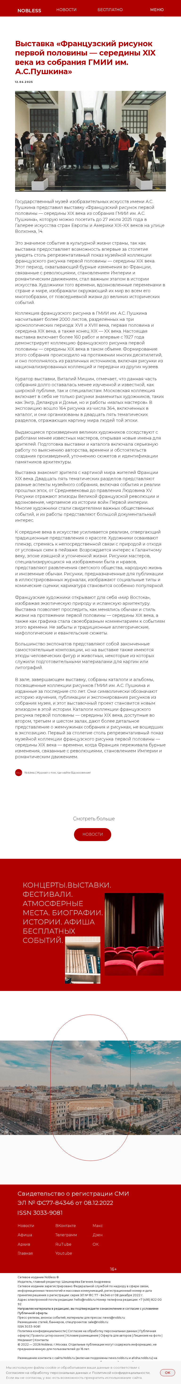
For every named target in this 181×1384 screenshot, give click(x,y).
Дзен (98, 1235)
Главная (25, 1253)
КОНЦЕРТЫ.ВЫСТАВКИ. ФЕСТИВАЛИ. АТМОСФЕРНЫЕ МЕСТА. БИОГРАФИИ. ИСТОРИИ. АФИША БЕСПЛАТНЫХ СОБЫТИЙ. (67, 913)
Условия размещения (82, 1335)
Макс (98, 1225)
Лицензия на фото (147, 1335)
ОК (96, 1244)
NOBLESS (29, 10)
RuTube (63, 1244)
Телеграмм (66, 1235)
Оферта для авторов (115, 1335)
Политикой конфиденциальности (120, 1373)
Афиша (25, 1235)
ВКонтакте (65, 1225)
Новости (26, 1225)
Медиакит (25, 1340)
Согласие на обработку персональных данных (102, 1331)
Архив (24, 1244)
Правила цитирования (47, 1335)
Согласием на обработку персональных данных (47, 1373)
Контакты (42, 1340)
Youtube (63, 1253)
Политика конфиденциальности (42, 1331)
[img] (82, 960)
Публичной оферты (32, 1313)
